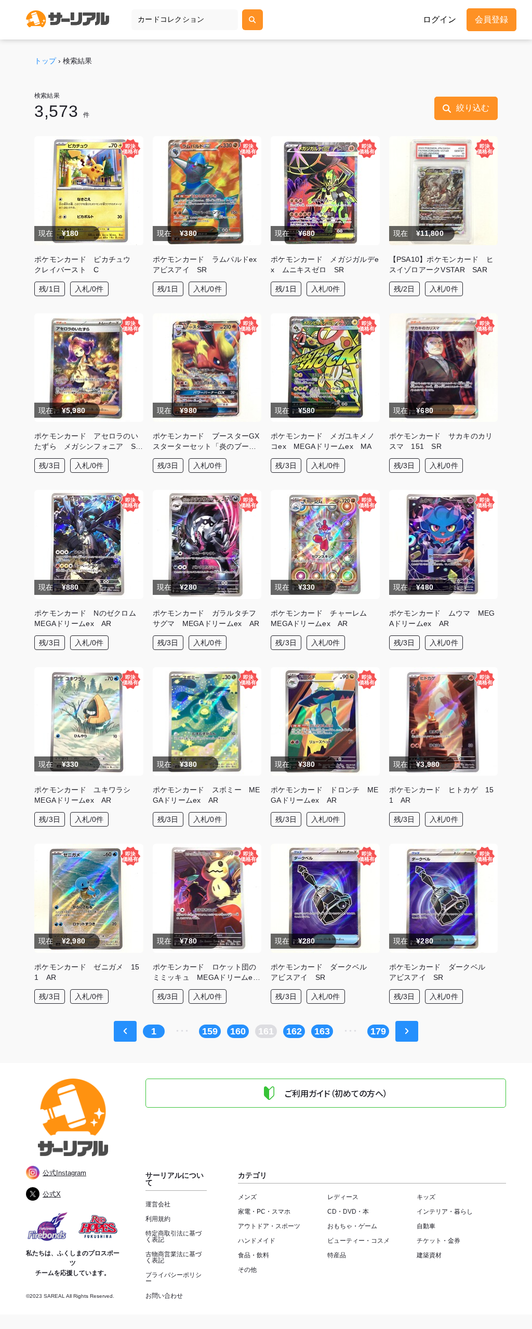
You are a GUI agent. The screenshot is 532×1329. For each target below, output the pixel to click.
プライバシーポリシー (173, 1278)
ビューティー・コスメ (358, 1240)
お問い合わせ (164, 1295)
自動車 (426, 1226)
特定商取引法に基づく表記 (173, 1236)
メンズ (247, 1197)
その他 (247, 1269)
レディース (342, 1197)
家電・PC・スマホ (264, 1211)
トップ (45, 61)
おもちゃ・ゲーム (352, 1226)
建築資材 (429, 1255)
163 (322, 1031)
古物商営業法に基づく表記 (173, 1257)
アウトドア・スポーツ (269, 1226)
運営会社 (157, 1204)
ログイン (439, 20)
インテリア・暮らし (445, 1211)
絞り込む (472, 107)
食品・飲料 (253, 1255)
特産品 (336, 1255)
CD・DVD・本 (348, 1211)
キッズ (426, 1197)
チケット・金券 (438, 1240)
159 (210, 1031)
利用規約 (157, 1218)
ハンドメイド (256, 1240)
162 (294, 1031)
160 (238, 1031)
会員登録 (491, 19)
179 (378, 1031)
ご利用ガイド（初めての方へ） (336, 1093)
